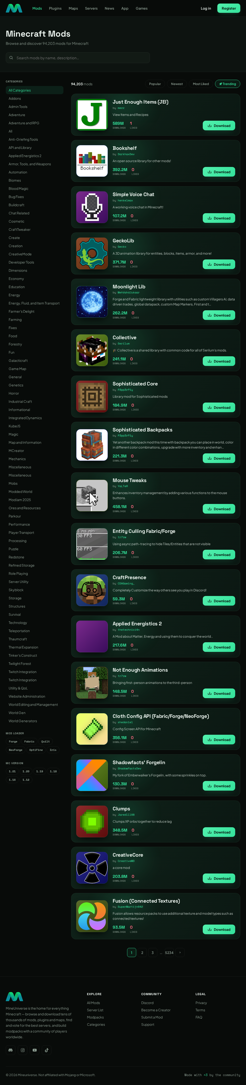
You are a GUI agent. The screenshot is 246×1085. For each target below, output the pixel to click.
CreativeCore (128, 855)
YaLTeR (123, 486)
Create (14, 237)
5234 (169, 952)
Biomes (15, 180)
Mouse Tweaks (130, 480)
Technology (18, 622)
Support (147, 1024)
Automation (18, 172)
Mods (37, 8)
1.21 (12, 771)
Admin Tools (18, 106)
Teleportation (19, 631)
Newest (177, 84)
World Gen (17, 712)
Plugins (55, 8)
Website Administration (27, 696)
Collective (124, 337)
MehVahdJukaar (129, 292)
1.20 (26, 771)
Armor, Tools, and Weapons (30, 164)
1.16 (12, 780)
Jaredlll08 (126, 815)
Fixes (13, 327)
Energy (14, 295)
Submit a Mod (152, 1017)
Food (13, 336)
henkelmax (125, 200)
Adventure (17, 114)
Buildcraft (16, 205)
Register (229, 8)
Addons (15, 98)
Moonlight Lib (129, 286)
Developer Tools (21, 262)
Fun (11, 352)
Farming (15, 319)
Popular (155, 84)
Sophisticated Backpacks (142, 429)
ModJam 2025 (20, 499)
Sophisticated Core (135, 383)
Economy (16, 278)
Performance (19, 524)
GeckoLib (123, 240)
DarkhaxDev (126, 154)
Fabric (29, 741)
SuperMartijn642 (130, 907)
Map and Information (25, 442)
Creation (16, 246)
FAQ (199, 1017)
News (109, 8)
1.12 (26, 780)
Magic (13, 434)
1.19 (39, 771)
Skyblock (16, 590)
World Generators (23, 721)
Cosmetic (16, 221)
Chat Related (19, 213)
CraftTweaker (20, 229)
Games (142, 8)
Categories (96, 1024)
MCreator (16, 450)
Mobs (13, 483)
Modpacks (95, 1017)
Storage (15, 598)
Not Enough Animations (140, 670)
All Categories (20, 90)
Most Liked (201, 84)
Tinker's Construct (23, 655)
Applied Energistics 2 (25, 155)
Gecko (122, 247)
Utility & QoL (18, 688)
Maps (73, 8)
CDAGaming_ (126, 583)
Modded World (20, 491)
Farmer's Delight (21, 311)
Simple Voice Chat (133, 194)
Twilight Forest (20, 663)
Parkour (15, 516)
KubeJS (14, 426)
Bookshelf (124, 148)
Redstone (16, 557)
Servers (91, 8)
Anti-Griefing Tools (23, 139)
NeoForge (15, 750)
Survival (15, 614)
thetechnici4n (129, 630)
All (10, 131)
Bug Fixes (16, 196)
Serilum (123, 343)
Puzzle (13, 549)
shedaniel (125, 722)
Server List (95, 1010)
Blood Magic (18, 188)
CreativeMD (126, 861)
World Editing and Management (33, 704)
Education (17, 286)
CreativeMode (20, 254)
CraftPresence (129, 577)
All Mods (93, 1002)
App (125, 8)
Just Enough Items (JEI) (140, 102)
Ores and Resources (25, 508)
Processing (17, 540)
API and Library (20, 147)
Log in (206, 8)
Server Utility (19, 581)
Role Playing (18, 573)
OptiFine (36, 750)
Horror (14, 393)
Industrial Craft (20, 401)
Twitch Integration (23, 671)
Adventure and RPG (24, 123)
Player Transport (21, 532)
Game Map (17, 368)
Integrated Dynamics (25, 418)
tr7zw (122, 537)
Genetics (16, 385)
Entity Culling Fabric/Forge (144, 531)
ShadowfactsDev (129, 768)
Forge (13, 741)
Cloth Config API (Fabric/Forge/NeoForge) (161, 716)
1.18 (53, 771)
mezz (121, 108)
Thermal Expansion (23, 647)
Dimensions (18, 270)
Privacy (201, 1002)
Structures (17, 606)
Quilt (45, 741)
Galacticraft (18, 360)
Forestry (15, 344)
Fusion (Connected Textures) (146, 901)
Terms (200, 1010)
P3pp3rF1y (125, 390)
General (15, 377)
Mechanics (17, 458)
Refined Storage (22, 565)
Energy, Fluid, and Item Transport (34, 303)
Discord (147, 1002)
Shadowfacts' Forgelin (139, 762)
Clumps (121, 808)
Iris (53, 750)
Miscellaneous (20, 467)
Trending (229, 84)
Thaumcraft (18, 639)
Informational (19, 409)
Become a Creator (156, 1010)
